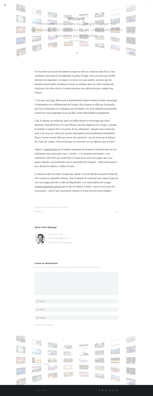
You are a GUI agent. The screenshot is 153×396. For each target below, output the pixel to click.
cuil (45, 207)
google (50, 207)
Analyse (81, 41)
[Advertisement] (76, 200)
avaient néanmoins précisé (48, 186)
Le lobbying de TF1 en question (67, 358)
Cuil (52, 100)
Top (116, 212)
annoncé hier (50, 149)
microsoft (57, 207)
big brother (39, 207)
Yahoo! (65, 207)
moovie (76, 19)
